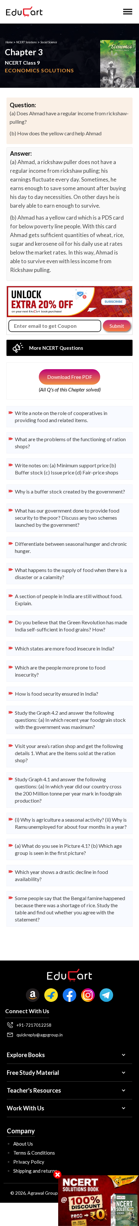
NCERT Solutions (26, 42)
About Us (23, 1144)
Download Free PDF (69, 377)
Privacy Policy (28, 1162)
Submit (117, 326)
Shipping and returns (35, 1171)
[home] (22, 11)
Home (9, 42)
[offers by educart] (98, 1200)
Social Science (48, 42)
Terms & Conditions (34, 1153)
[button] (127, 11)
